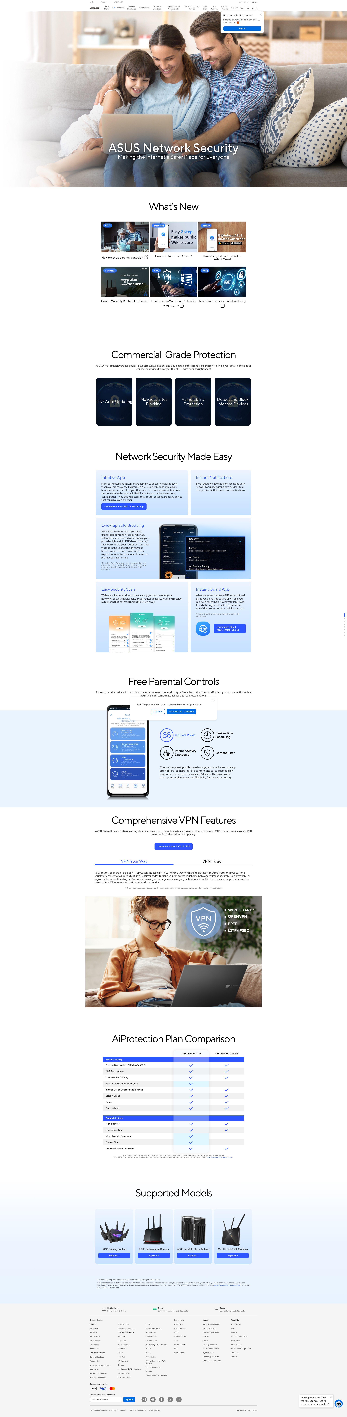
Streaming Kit (123, 1324)
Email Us (206, 1336)
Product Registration (211, 1332)
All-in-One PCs (124, 1345)
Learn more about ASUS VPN (174, 846)
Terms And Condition (211, 1324)
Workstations (123, 1361)
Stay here (158, 711)
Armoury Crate (180, 1336)
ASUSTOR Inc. (236, 1345)
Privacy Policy (154, 1410)
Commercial (244, 2)
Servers (149, 1371)
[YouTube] (153, 1399)
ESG (176, 1349)
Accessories (94, 1349)
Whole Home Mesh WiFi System (155, 1362)
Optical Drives (151, 1336)
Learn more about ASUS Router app (124, 506)
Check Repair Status (211, 1357)
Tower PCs (122, 1349)
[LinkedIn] (179, 1399)
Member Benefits (224, 7)
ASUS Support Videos (211, 1349)
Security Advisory (210, 1345)
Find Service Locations (212, 1361)
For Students (95, 1341)
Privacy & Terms (209, 1328)
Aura (176, 1340)
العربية (242, 8)
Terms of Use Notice (138, 1410)
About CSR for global (239, 1336)
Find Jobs (234, 1353)
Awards (234, 1332)
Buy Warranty (214, 7)
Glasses (121, 1365)
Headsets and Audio (98, 1377)
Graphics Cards (124, 1377)
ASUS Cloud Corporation (241, 1349)
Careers (234, 1357)
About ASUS (236, 1324)
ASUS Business (180, 1328)
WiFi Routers (151, 1357)
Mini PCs (121, 1357)
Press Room (235, 1340)
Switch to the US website (181, 711)
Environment (179, 1353)
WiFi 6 (148, 1353)
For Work (93, 1332)
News (233, 1328)
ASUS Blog (178, 1324)
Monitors (121, 1337)
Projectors (122, 1341)
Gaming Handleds (97, 1357)
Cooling (149, 1324)
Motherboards (124, 1373)
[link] (94, 8)
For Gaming (94, 1345)
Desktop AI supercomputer (157, 1375)
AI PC (176, 1332)
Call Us (205, 1340)
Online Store (106, 7)
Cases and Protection (126, 1328)
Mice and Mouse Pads (98, 1373)
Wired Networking (153, 1367)
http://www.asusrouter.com (219, 1157)
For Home (94, 1328)
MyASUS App (208, 1353)
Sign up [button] (129, 1399)
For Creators (95, 1337)
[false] (242, 28)
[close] (213, 700)
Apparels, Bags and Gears (100, 1365)
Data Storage (151, 1340)
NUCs (120, 1353)
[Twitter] (170, 1399)
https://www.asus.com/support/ (227, 1285)
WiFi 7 (148, 1349)
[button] (254, 2)
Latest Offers (205, 7)
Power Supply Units (153, 1328)
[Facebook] (161, 1399)
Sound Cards (151, 1332)
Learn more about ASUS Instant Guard (228, 628)
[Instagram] (144, 1399)
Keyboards (94, 1369)
